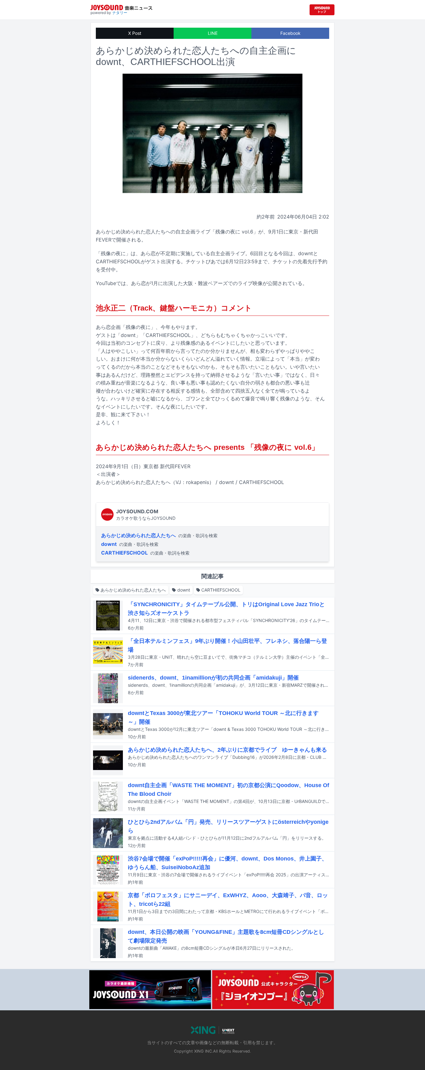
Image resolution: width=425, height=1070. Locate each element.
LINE (212, 33)
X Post (134, 33)
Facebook (290, 33)
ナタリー (119, 12)
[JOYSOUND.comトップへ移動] (322, 9)
